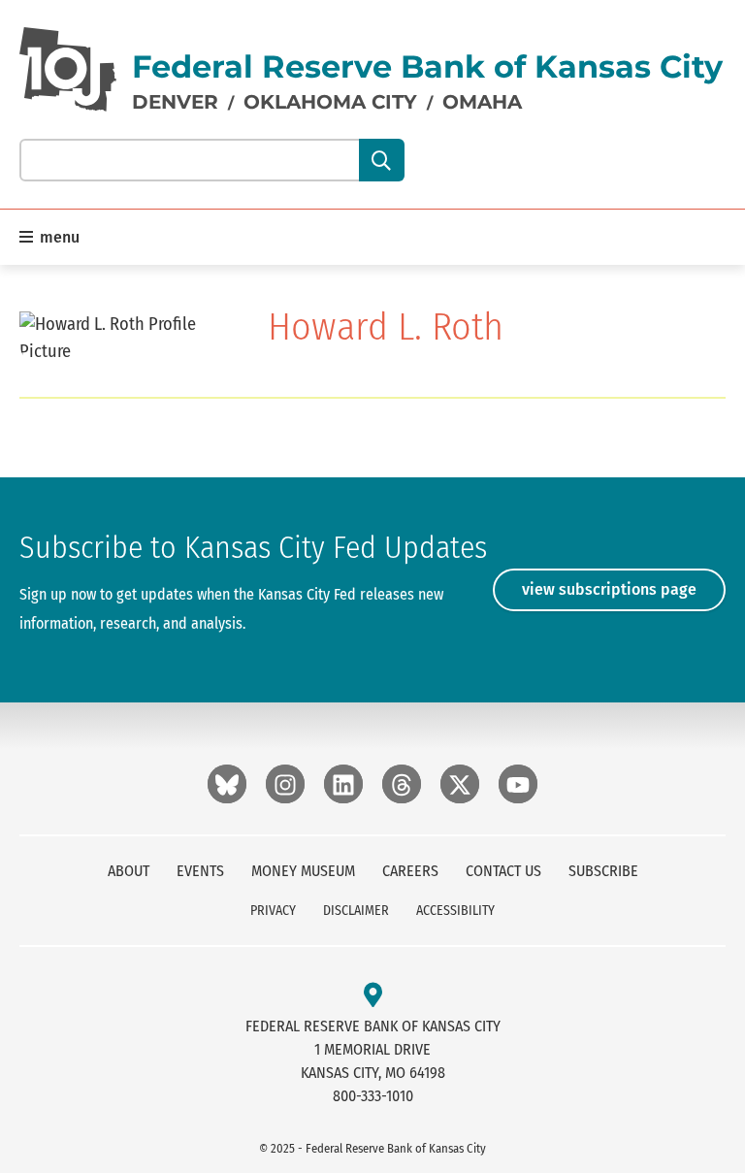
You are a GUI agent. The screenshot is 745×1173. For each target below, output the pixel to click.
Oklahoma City (330, 102)
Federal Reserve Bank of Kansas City (427, 66)
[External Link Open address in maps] (373, 996)
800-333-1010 (373, 1096)
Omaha (482, 102)
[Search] (382, 160)
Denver (175, 102)
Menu (58, 237)
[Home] (67, 69)
